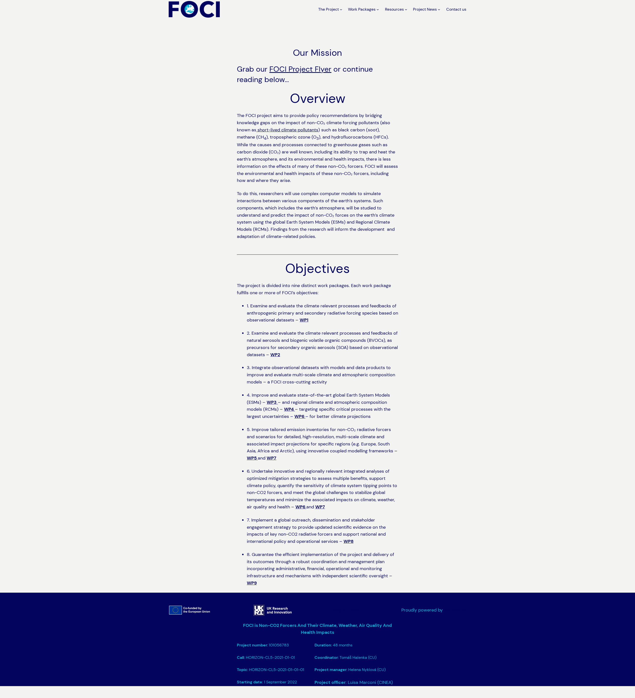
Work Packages (362, 9)
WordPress (455, 610)
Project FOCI (347, 610)
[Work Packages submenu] (378, 9)
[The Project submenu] (341, 9)
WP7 (271, 458)
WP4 (289, 409)
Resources (394, 9)
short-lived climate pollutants (287, 130)
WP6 (299, 416)
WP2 (275, 355)
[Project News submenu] (439, 9)
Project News (425, 9)
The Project (328, 9)
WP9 (252, 583)
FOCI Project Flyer (300, 69)
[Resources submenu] (406, 9)
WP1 (304, 320)
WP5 (252, 458)
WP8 (348, 541)
